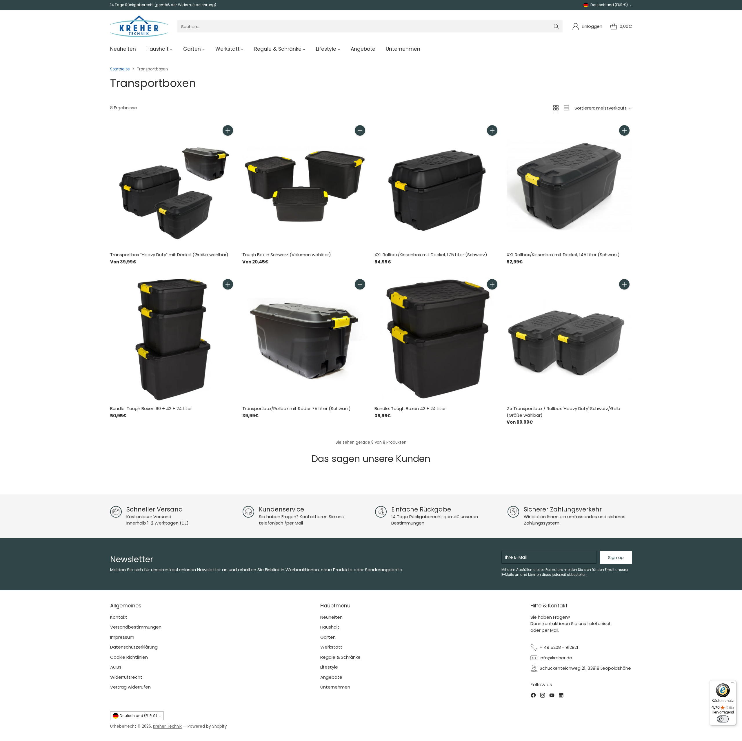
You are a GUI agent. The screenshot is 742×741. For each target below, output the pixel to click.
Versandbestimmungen (135, 627)
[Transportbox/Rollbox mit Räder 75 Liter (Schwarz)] (305, 339)
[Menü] (732, 683)
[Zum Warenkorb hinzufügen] (228, 130)
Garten (328, 637)
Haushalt (329, 627)
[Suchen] (556, 26)
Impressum (122, 637)
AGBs (115, 667)
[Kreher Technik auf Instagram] (542, 696)
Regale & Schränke (340, 657)
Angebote (331, 677)
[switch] (723, 718)
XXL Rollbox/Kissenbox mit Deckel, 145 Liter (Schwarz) (563, 255)
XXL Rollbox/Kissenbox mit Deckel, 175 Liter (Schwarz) (430, 255)
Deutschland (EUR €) (609, 4)
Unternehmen (335, 687)
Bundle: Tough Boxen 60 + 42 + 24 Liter (151, 408)
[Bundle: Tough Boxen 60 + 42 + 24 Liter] (172, 339)
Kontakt (118, 617)
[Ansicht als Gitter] (555, 107)
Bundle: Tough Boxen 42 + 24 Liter (410, 408)
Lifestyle (329, 667)
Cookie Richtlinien (129, 657)
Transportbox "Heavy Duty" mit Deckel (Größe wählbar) (169, 255)
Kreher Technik (167, 726)
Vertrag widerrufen (130, 687)
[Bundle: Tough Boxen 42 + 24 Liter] (437, 339)
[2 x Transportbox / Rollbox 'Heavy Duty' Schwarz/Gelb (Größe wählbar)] (569, 339)
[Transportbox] (172, 185)
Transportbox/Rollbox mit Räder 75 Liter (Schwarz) (296, 408)
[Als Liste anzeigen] (566, 107)
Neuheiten (331, 617)
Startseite (120, 69)
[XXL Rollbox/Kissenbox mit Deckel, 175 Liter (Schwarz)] (437, 185)
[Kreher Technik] (139, 26)
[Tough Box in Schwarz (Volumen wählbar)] (305, 185)
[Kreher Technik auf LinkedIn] (561, 696)
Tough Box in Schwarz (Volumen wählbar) (286, 255)
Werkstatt (331, 647)
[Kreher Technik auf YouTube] (551, 696)
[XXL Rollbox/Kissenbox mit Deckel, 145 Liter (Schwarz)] (569, 185)
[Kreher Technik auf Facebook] (533, 696)
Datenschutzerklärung (134, 647)
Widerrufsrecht (126, 677)
